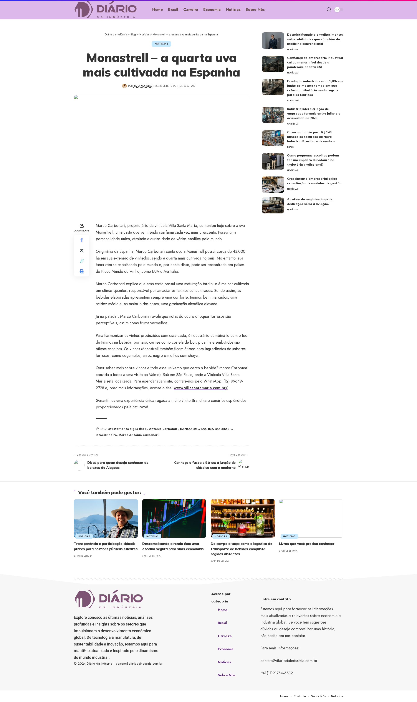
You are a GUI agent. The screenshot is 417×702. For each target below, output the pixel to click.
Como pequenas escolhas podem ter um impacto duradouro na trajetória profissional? (313, 159)
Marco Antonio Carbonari (139, 435)
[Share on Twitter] (81, 250)
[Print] (81, 271)
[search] (329, 9)
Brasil (290, 147)
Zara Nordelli (143, 86)
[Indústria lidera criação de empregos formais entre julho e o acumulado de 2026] (273, 115)
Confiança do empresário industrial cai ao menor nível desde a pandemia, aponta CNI (315, 62)
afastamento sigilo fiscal (127, 429)
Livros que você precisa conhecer (306, 543)
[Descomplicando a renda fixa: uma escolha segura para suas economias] (174, 518)
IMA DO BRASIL (220, 429)
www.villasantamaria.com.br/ (201, 388)
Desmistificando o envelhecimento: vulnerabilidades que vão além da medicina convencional (315, 39)
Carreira (292, 123)
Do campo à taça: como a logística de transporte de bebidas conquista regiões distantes (241, 548)
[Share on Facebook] (81, 240)
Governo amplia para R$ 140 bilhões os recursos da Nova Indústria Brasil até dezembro (311, 136)
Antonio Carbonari (163, 429)
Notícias (161, 43)
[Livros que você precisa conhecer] (311, 518)
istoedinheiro (106, 435)
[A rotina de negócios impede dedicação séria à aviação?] (273, 205)
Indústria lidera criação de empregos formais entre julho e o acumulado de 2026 (313, 113)
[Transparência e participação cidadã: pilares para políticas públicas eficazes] (106, 518)
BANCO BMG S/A (193, 429)
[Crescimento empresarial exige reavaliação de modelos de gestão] (273, 184)
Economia (293, 100)
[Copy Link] (81, 261)
